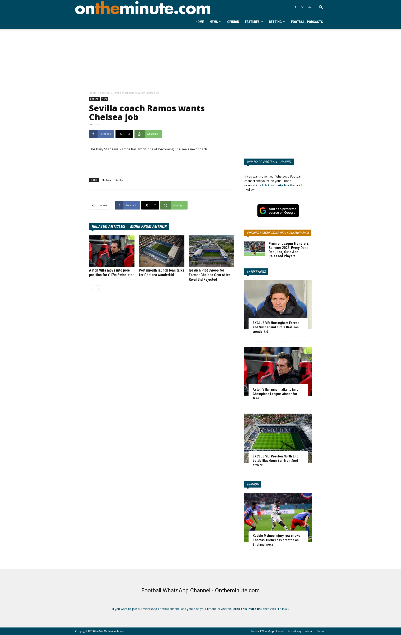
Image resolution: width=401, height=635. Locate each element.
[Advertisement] (200, 60)
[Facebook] (295, 7)
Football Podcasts (307, 22)
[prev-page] (91, 288)
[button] (321, 8)
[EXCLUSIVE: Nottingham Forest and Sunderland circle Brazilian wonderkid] (278, 304)
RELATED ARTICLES (108, 226)
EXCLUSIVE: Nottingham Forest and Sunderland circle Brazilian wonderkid (276, 327)
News (214, 22)
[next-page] (98, 288)
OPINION (253, 484)
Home (199, 22)
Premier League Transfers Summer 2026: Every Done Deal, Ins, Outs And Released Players (289, 249)
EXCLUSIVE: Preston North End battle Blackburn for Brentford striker (275, 460)
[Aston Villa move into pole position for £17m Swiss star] (112, 251)
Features (252, 22)
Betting (275, 22)
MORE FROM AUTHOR (148, 226)
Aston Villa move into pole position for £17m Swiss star (111, 272)
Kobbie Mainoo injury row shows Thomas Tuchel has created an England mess (276, 539)
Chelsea (106, 180)
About (309, 631)
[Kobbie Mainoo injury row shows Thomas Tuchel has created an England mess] (278, 517)
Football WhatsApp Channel (267, 631)
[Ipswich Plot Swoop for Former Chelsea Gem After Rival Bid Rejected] (211, 251)
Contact (321, 631)
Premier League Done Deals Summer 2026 (278, 233)
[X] (302, 7)
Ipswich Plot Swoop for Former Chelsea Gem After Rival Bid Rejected (209, 275)
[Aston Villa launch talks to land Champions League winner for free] (278, 371)
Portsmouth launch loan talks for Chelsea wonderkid (161, 272)
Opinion (233, 22)
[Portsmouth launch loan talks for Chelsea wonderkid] (161, 251)
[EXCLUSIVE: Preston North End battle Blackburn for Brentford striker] (278, 438)
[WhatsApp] (309, 7)
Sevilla (119, 180)
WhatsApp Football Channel (269, 162)
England (105, 93)
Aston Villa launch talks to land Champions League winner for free (275, 393)
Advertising (294, 631)
